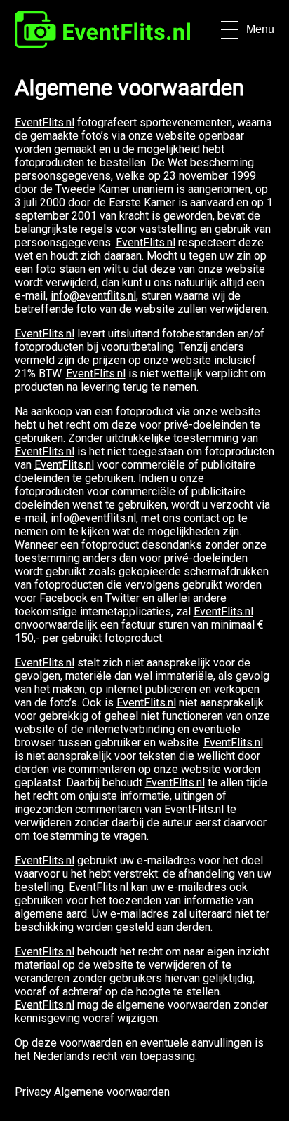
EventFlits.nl (44, 122)
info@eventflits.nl (93, 295)
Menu (260, 29)
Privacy (33, 1092)
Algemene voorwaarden (112, 1092)
